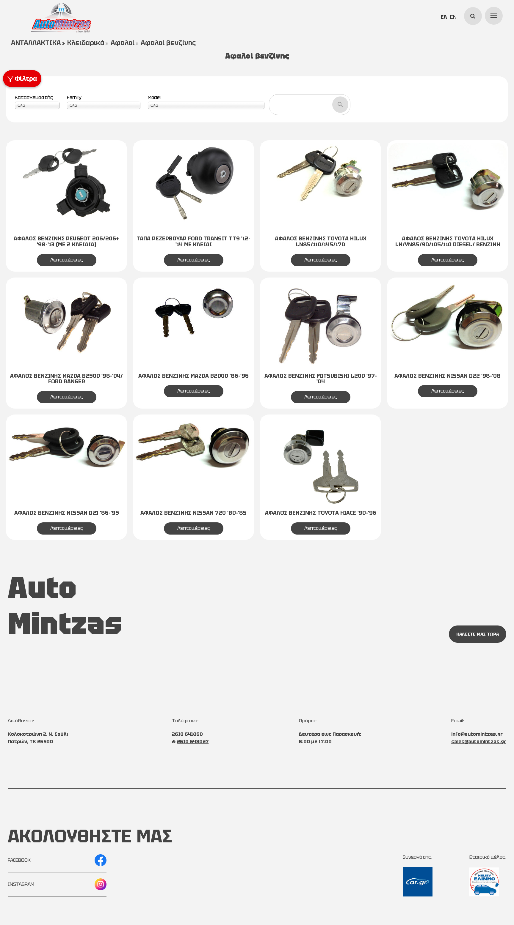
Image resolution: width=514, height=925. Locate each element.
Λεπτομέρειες (66, 260)
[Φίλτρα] (8, 73)
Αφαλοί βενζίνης (168, 43)
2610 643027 (193, 741)
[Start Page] (61, 18)
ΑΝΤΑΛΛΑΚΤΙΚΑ (36, 43)
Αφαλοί (122, 43)
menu (492, 14)
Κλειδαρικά (85, 43)
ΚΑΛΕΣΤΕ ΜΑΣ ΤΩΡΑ (477, 634)
